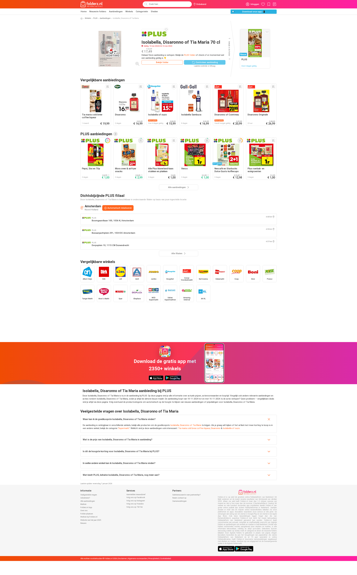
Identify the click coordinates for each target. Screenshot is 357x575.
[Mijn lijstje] (274, 4)
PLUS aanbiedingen (96, 134)
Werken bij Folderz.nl (88, 517)
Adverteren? (85, 498)
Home (84, 11)
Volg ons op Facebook (135, 497)
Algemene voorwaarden (137, 558)
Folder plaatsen (86, 514)
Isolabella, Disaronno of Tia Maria (185, 425)
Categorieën (142, 11)
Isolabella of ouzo (231, 428)
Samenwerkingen (179, 501)
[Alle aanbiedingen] (115, 134)
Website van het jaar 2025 (90, 520)
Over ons (84, 510)
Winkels (129, 11)
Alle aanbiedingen (87, 501)
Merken (83, 504)
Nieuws (83, 523)
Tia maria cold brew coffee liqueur (194, 428)
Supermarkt (123, 428)
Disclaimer (122, 558)
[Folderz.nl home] (91, 4)
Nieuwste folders (97, 11)
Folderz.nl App (86, 507)
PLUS (95, 18)
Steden (154, 11)
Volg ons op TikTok (134, 507)
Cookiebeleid (165, 558)
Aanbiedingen (116, 11)
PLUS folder (189, 55)
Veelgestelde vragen (88, 495)
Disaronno (215, 428)
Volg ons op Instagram (135, 501)
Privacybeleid (153, 558)
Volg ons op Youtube (135, 504)
